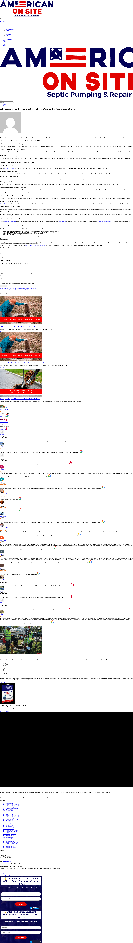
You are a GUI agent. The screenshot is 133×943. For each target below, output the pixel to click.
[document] (66, 893)
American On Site (4, 409)
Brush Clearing (9, 38)
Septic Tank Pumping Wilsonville (10, 811)
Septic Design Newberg (8, 825)
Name (1, 275)
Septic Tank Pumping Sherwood (10, 832)
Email (1, 278)
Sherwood (35, 245)
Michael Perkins (3, 493)
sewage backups (62, 221)
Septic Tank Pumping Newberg (10, 835)
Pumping (7, 36)
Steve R (1, 568)
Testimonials (5, 45)
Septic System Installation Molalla (10, 808)
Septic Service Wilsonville (8, 810)
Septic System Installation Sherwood (11, 830)
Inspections (8, 30)
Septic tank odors (4, 203)
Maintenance (8, 34)
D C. (1, 602)
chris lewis (2, 469)
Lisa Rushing (3, 554)
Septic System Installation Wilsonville (11, 805)
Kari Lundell (3, 540)
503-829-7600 (2, 21)
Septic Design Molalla (7, 826)
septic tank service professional (105, 221)
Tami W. (2, 434)
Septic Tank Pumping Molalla (9, 834)
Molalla (26, 245)
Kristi (1, 482)
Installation (8, 31)
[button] (66, 253)
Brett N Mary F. (3, 591)
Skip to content (3, 0)
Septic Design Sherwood (8, 827)
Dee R (1, 614)
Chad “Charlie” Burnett (5, 527)
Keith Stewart (3, 516)
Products (7, 35)
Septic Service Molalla (8, 803)
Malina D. (2, 579)
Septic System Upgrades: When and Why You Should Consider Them (20, 399)
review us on (3, 416)
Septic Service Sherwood (8, 809)
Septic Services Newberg (8, 807)
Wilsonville (42, 245)
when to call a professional (10, 221)
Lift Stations (8, 33)
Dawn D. (2, 457)
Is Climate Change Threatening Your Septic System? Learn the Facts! (19, 326)
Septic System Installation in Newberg (11, 804)
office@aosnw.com (7, 861)
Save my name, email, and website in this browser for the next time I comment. (19, 283)
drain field (11, 179)
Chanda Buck (3, 505)
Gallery (4, 40)
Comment (2, 273)
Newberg (31, 245)
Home (4, 26)
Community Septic (10, 29)
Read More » (3, 331)
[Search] (13, 102)
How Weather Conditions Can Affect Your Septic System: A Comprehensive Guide (23, 363)
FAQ (4, 42)
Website (1, 281)
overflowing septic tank (9, 168)
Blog (4, 44)
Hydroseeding (9, 39)
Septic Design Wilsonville (8, 829)
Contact (4, 41)
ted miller (2, 446)
